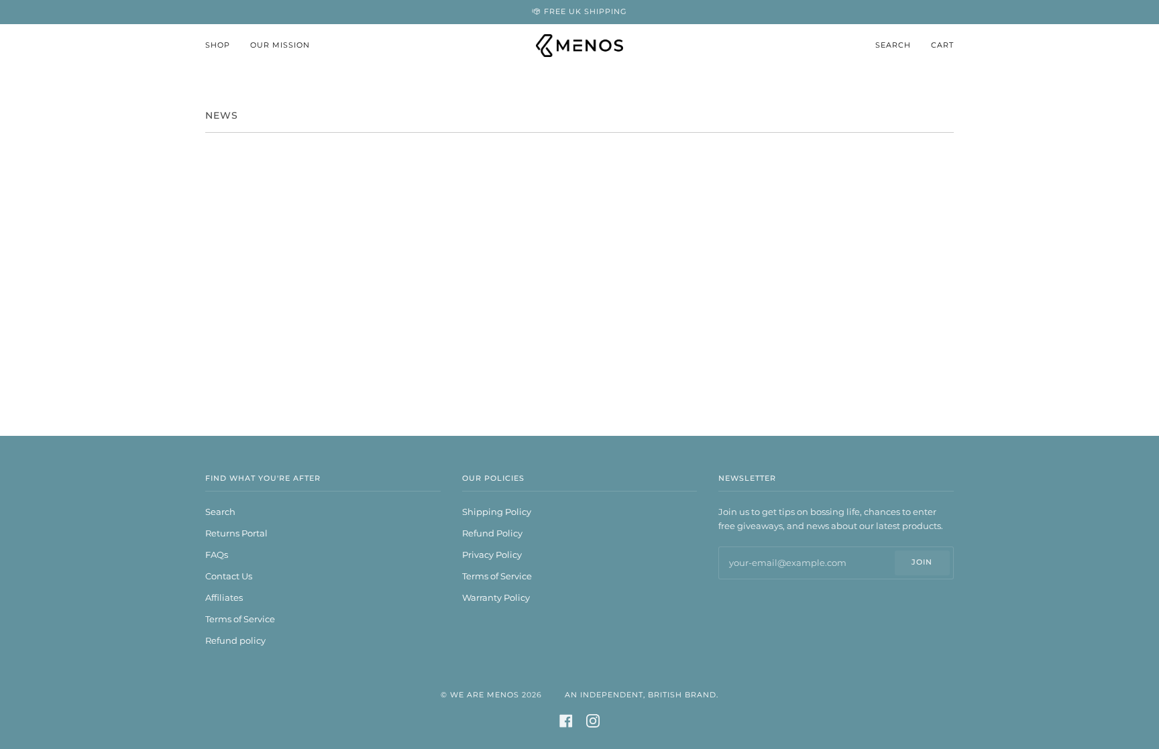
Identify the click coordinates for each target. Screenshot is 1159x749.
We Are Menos (484, 695)
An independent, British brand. (641, 695)
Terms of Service (240, 619)
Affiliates (224, 597)
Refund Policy (492, 533)
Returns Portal (236, 533)
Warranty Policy (496, 597)
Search (220, 511)
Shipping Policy (496, 511)
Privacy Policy (492, 554)
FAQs (216, 554)
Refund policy (235, 640)
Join (922, 562)
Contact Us (228, 576)
